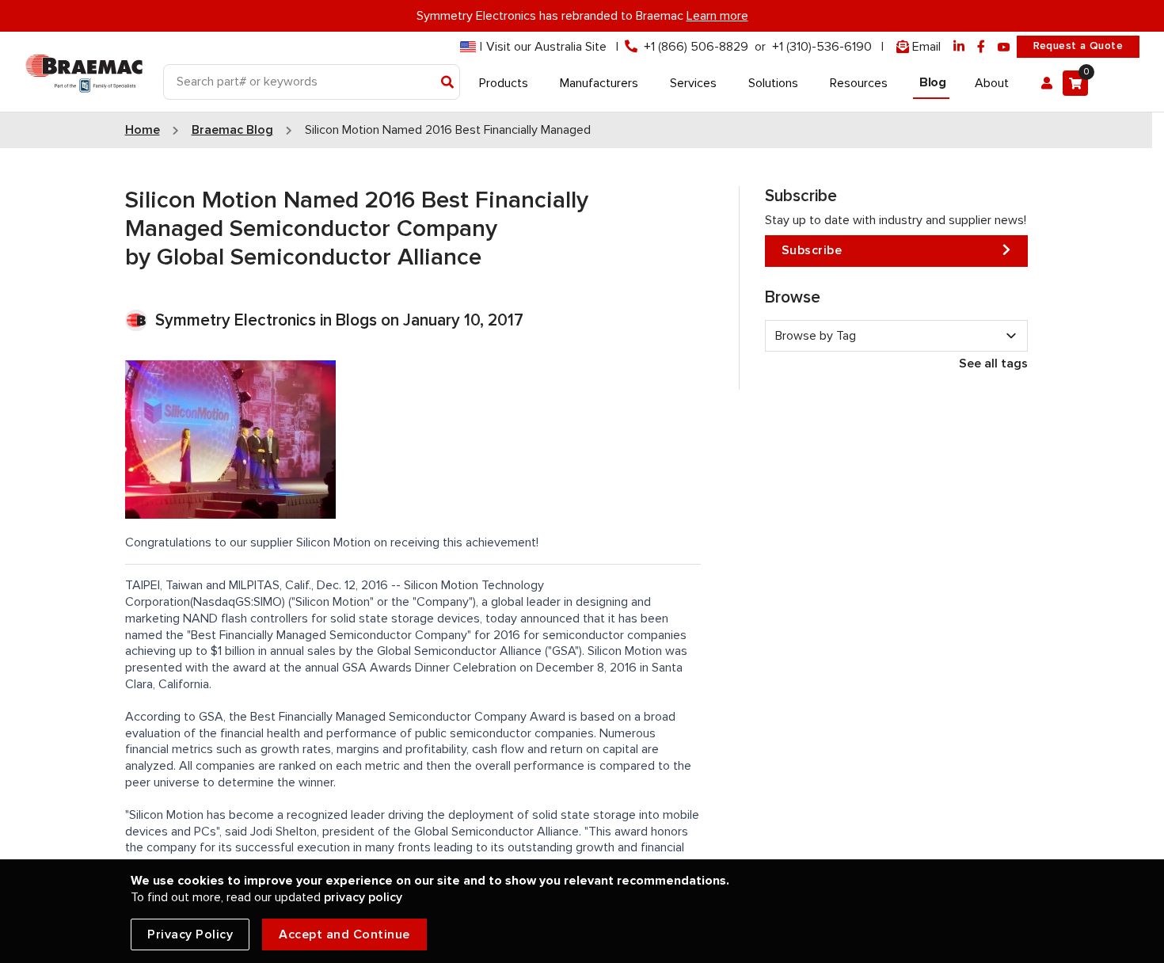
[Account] (1046, 83)
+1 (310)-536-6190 (822, 47)
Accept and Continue (344, 934)
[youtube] (1004, 47)
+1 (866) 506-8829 (696, 47)
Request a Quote (1078, 45)
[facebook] (981, 47)
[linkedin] (959, 47)
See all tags (993, 363)
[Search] (448, 83)
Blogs (356, 320)
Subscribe (812, 250)
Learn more (717, 16)
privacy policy (363, 897)
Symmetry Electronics (237, 320)
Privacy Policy (190, 934)
